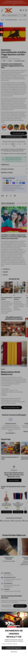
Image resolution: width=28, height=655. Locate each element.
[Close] (26, 614)
